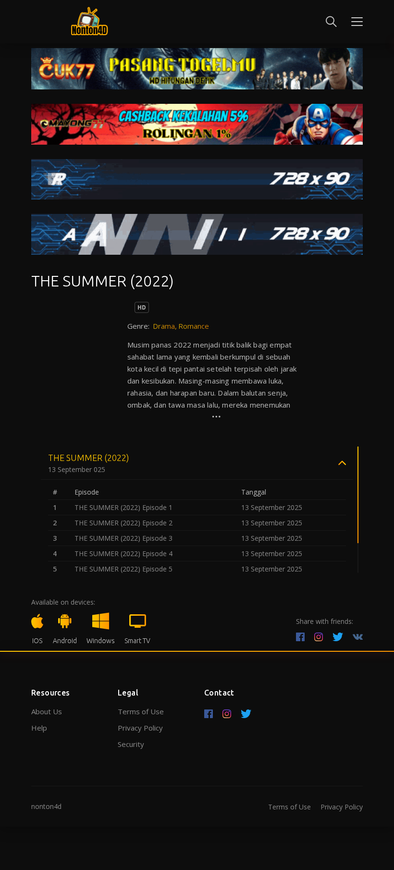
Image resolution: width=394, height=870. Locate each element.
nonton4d (46, 806)
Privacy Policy (140, 728)
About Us (46, 711)
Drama (164, 326)
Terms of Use (141, 711)
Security (131, 744)
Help (39, 728)
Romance (193, 326)
